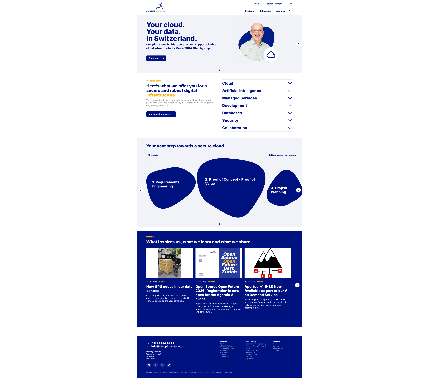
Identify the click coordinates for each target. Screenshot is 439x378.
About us (280, 11)
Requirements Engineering (256, 344)
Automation (250, 352)
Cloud (227, 83)
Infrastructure (278, 348)
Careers (276, 346)
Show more (154, 58)
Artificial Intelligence (241, 90)
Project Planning (252, 350)
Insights (257, 4)
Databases (232, 113)
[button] (219, 70)
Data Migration (251, 354)
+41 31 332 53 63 (162, 342)
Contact (276, 350)
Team (275, 344)
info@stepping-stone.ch (167, 346)
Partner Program (274, 4)
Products (249, 11)
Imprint (177, 372)
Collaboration (234, 127)
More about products (159, 114)
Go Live (249, 357)
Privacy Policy (204, 372)
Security (230, 120)
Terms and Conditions (189, 372)
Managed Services (239, 98)
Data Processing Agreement (221, 372)
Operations (250, 359)
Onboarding (265, 11)
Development (234, 105)
